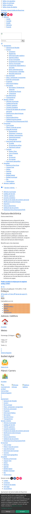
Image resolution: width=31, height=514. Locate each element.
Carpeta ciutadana (9, 198)
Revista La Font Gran (10, 459)
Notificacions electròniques (12, 202)
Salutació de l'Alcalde (10, 401)
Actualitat (4, 457)
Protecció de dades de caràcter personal (16, 200)
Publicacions (7, 312)
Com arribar (7, 445)
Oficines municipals (10, 192)
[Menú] (2, 44)
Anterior (3, 353)
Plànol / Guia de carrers (11, 447)
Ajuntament (4, 399)
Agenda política (8, 306)
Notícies (6, 310)
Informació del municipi (11, 451)
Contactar (4, 12)
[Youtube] (8, 14)
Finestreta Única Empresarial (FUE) (14, 210)
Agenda (6, 304)
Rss (5, 473)
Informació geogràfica (11, 455)
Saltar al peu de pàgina (10, 7)
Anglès (8, 23)
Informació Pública (9, 413)
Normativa (7, 415)
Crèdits (6, 481)
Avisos (6, 308)
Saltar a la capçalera (9, 1)
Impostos (7, 204)
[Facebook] (5, 14)
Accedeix (3, 327)
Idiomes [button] (6, 17)
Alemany (9, 25)
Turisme (6, 453)
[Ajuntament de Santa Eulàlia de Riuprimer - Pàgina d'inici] (11, 36)
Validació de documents (11, 208)
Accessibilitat (8, 489)
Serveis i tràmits (9, 188)
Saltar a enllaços (8, 5)
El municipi (4, 443)
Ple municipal (8, 405)
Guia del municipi (9, 449)
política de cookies (17, 506)
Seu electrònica (8, 417)
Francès (8, 27)
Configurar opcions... (7, 508)
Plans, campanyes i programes (13, 407)
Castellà (8, 21)
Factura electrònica (10, 206)
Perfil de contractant (10, 409)
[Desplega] (16, 187)
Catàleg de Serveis (9, 194)
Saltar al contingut (8, 3)
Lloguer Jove (7, 461)
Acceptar (22, 511)
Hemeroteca (7, 475)
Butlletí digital (8, 469)
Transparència (8, 419)
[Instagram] (11, 14)
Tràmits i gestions (9, 196)
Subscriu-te (4, 367)
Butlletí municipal (9, 471)
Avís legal (6, 487)
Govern (6, 403)
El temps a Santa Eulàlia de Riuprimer (12, 10)
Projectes (7, 411)
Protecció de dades (10, 485)
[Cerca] (22, 40)
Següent (8, 353)
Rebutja (8, 511)
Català (8, 19)
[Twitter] (2, 14)
